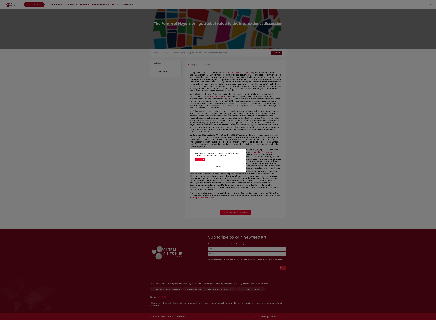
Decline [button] (218, 166)
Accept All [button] (200, 160)
